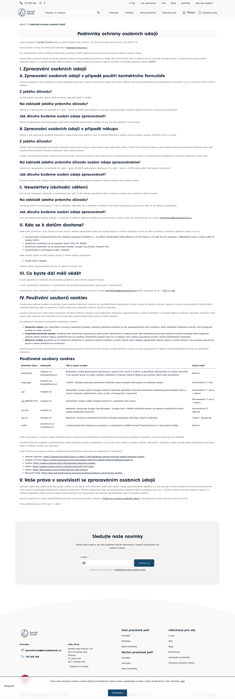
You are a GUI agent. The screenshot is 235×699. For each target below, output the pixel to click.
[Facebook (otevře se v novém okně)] (44, 3)
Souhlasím (117, 693)
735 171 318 (169, 290)
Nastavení (9, 686)
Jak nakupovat (148, 3)
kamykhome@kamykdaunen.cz (176, 217)
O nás (132, 3)
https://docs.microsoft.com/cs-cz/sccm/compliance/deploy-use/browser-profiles (81, 472)
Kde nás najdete (204, 3)
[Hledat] (98, 12)
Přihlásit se (144, 563)
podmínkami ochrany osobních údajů (130, 570)
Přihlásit (191, 12)
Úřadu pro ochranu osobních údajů (121, 498)
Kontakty (185, 3)
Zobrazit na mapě (78, 666)
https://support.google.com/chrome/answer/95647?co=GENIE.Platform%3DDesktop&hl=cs (87, 459)
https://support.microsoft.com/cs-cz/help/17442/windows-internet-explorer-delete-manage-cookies (93, 456)
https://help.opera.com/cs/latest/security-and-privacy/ (60, 469)
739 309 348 (32, 656)
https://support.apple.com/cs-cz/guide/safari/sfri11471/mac (63, 466)
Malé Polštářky (129, 646)
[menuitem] (114, 12)
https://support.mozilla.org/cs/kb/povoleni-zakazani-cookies (64, 463)
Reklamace (174, 652)
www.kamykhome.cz (76, 47)
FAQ (164, 3)
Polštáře (126, 635)
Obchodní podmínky (179, 657)
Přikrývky (126, 641)
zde (183, 681)
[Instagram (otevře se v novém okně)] (40, 3)
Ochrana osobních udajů (181, 662)
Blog (173, 3)
